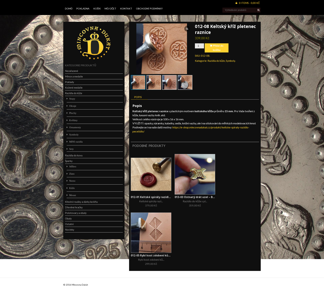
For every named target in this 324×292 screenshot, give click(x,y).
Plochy (72, 113)
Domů (68, 8)
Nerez (72, 180)
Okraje (72, 106)
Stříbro (72, 166)
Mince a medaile (74, 76)
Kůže (72, 188)
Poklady (69, 82)
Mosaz (72, 195)
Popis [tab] (138, 97)
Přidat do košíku (218, 47)
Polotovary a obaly (76, 212)
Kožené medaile (74, 87)
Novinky (69, 229)
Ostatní (69, 224)
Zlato (72, 173)
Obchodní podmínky (149, 8)
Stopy (72, 98)
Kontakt (126, 8)
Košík (97, 8)
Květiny (73, 120)
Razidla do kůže (216, 60)
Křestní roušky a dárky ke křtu (81, 201)
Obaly (68, 218)
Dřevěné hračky (74, 207)
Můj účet (110, 8)
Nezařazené (71, 70)
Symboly (230, 60)
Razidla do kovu (74, 155)
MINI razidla (76, 141)
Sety (71, 149)
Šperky (69, 160)
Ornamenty (75, 127)
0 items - (249, 2)
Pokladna (82, 8)
